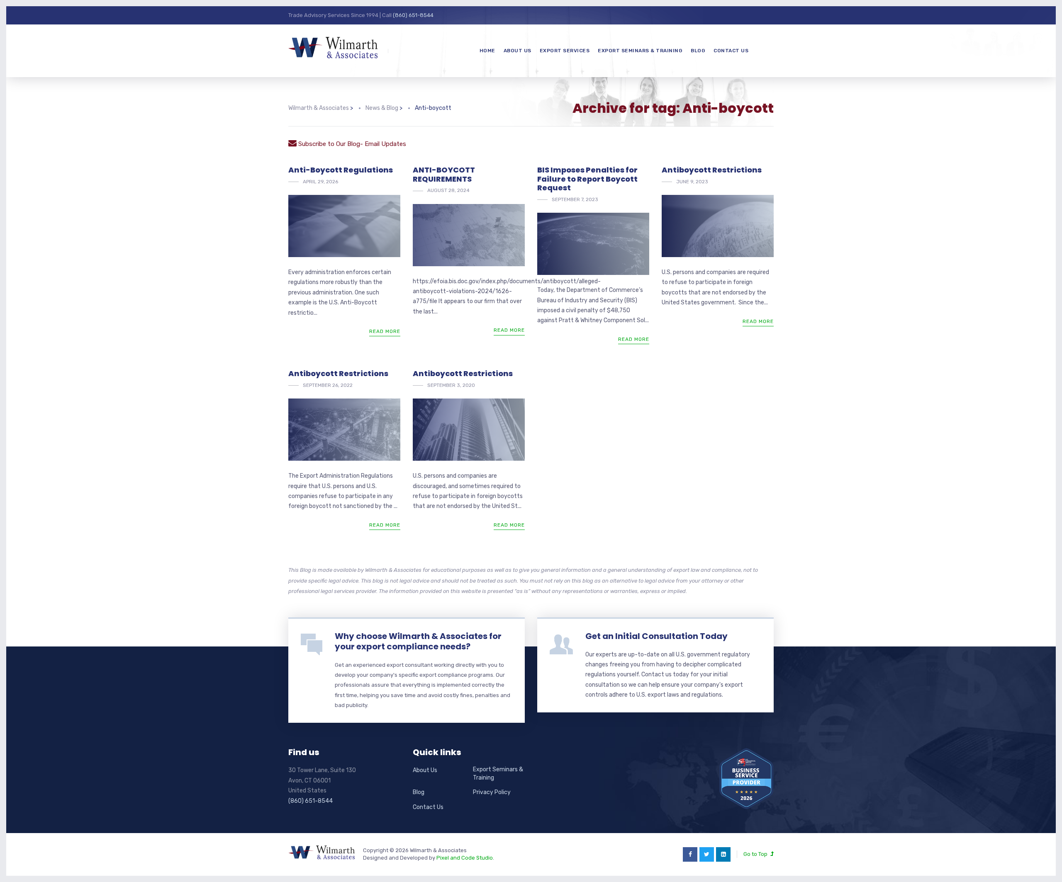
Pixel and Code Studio (464, 858)
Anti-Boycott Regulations (340, 170)
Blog (698, 50)
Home (487, 50)
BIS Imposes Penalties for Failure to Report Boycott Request (587, 179)
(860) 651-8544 (413, 15)
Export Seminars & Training (640, 50)
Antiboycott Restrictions (712, 170)
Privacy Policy (492, 792)
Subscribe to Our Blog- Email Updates (351, 144)
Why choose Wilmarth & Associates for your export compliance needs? (418, 641)
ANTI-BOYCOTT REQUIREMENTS (444, 174)
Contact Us (731, 50)
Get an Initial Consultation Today (656, 636)
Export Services (565, 50)
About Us (517, 50)
